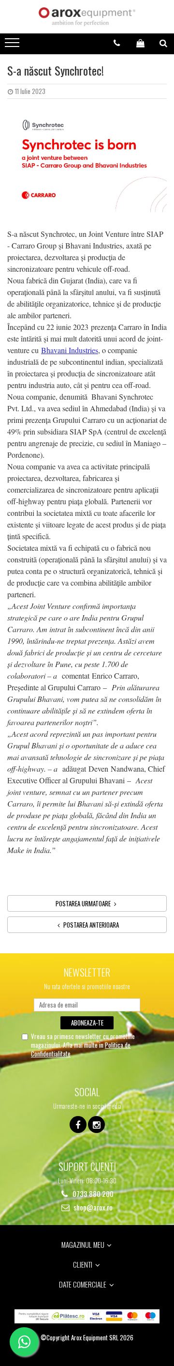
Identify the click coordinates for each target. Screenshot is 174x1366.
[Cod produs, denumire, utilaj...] (163, 43)
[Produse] (13, 45)
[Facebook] (78, 1124)
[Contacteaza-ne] (117, 43)
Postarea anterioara (90, 925)
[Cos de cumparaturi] (140, 43)
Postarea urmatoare (84, 903)
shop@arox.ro (92, 1207)
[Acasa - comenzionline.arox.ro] (87, 16)
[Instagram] (96, 1124)
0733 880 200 (92, 1194)
